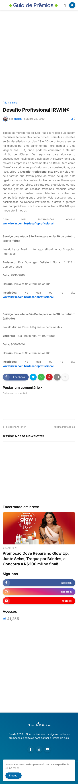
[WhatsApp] (41, 377)
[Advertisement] (39, 56)
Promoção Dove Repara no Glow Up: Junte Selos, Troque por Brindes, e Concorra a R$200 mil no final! (36, 558)
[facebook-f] (30, 749)
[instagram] (39, 749)
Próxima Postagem (63, 426)
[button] (4, 5)
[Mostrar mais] (65, 377)
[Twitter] (33, 377)
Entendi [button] (13, 775)
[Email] (57, 377)
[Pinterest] (49, 377)
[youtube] (47, 749)
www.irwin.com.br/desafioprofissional (28, 223)
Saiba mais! (12, 767)
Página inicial (10, 102)
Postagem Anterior (15, 426)
